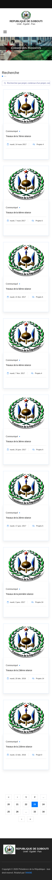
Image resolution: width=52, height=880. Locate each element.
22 (26, 804)
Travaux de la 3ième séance (18, 441)
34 (43, 812)
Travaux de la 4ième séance (18, 365)
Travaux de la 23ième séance (19, 670)
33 (35, 812)
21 (17, 804)
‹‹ (8, 797)
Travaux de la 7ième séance (18, 136)
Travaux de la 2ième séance (18, 517)
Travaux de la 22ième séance (19, 746)
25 (8, 812)
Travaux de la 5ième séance (18, 289)
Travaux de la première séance (19, 594)
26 (17, 812)
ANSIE (29, 873)
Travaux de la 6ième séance (18, 212)
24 (43, 804)
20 (8, 804)
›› (30, 819)
